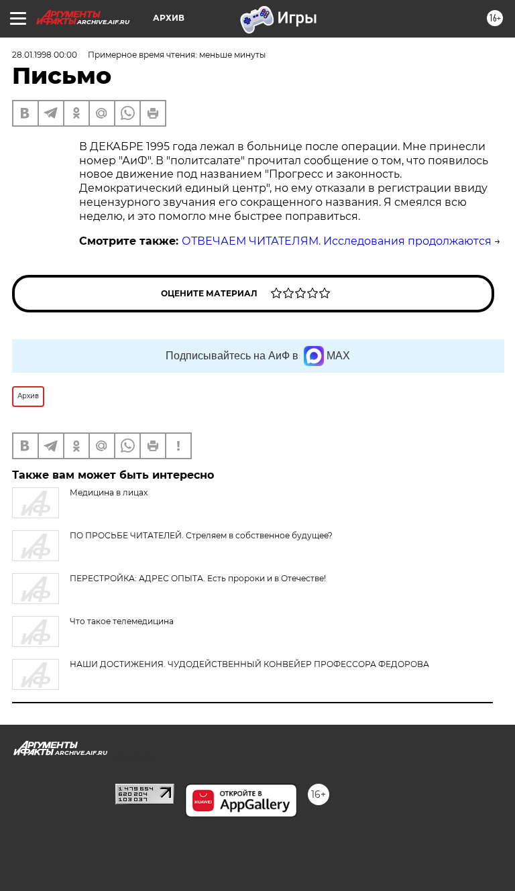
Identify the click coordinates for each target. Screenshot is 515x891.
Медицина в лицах (109, 492)
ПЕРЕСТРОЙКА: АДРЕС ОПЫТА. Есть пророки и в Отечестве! (198, 578)
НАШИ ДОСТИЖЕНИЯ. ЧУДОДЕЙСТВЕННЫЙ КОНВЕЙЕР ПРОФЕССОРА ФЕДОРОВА (249, 664)
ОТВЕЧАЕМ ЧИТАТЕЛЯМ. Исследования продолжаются (337, 241)
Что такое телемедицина (122, 621)
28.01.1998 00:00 (44, 55)
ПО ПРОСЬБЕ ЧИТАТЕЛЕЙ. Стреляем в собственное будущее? (201, 535)
